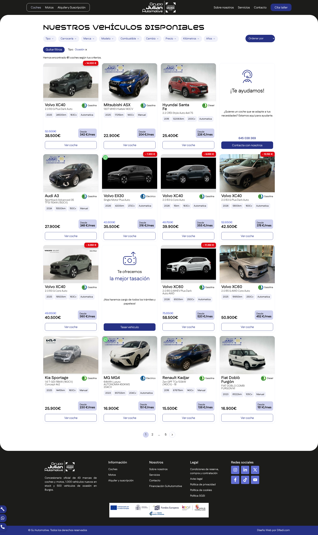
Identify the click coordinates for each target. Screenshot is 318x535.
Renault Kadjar (175, 378)
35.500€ (111, 227)
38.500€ (52, 136)
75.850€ (167, 313)
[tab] (49, 39)
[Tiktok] (245, 480)
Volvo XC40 (55, 105)
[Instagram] (235, 470)
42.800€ (109, 222)
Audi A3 (52, 196)
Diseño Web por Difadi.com (273, 530)
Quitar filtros (54, 50)
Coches (36, 7)
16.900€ (111, 408)
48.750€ (167, 222)
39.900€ (170, 227)
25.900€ (53, 408)
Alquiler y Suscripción (71, 7)
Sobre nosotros (224, 7)
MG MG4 (112, 378)
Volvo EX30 (114, 196)
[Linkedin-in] (245, 470)
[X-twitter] (255, 470)
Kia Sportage (56, 378)
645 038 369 (247, 138)
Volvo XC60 (172, 287)
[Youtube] (255, 480)
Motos (49, 7)
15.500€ (169, 408)
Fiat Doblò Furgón (230, 380)
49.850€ (50, 313)
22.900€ (112, 136)
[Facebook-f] (235, 480)
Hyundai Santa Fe (175, 107)
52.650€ (227, 222)
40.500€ (53, 318)
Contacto (260, 7)
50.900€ (229, 318)
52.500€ (50, 131)
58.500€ (170, 318)
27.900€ (52, 227)
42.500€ (229, 227)
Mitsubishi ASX (117, 105)
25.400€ (170, 136)
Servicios (244, 7)
